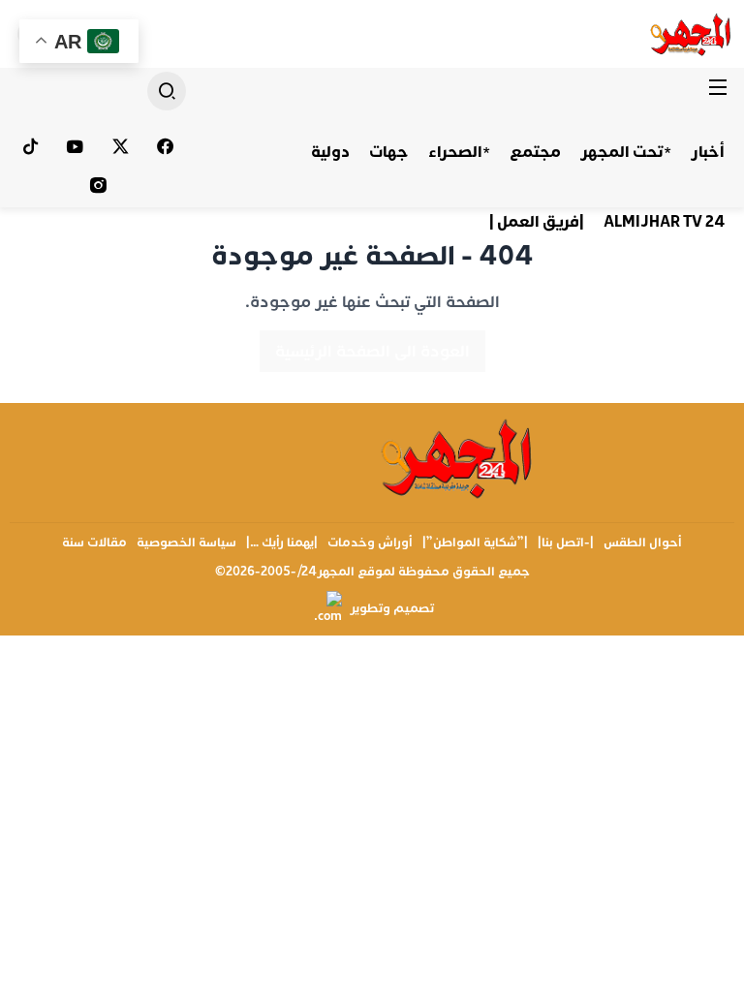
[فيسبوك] (166, 146)
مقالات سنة (94, 542)
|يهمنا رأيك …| (282, 542)
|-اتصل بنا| (566, 542)
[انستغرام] (98, 185)
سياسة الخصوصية (186, 542)
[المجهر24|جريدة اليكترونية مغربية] (691, 34)
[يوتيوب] (76, 146)
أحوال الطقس (643, 542)
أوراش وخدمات (370, 542)
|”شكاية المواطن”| (475, 542)
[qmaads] (458, 458)
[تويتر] (120, 146)
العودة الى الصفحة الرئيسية (372, 351)
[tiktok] (30, 146)
